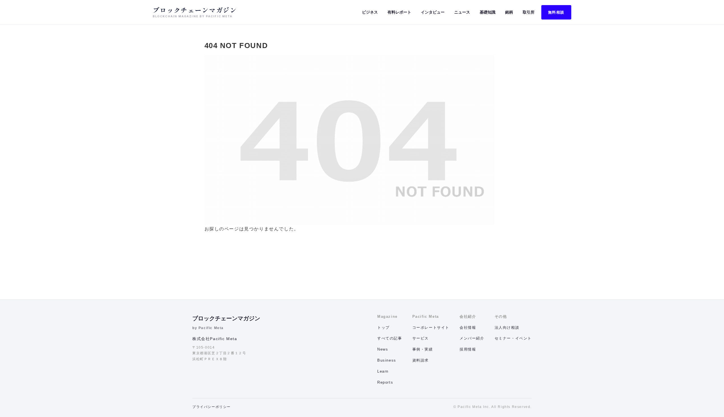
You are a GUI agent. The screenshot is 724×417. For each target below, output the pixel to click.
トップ (383, 327)
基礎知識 (487, 12)
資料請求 (420, 360)
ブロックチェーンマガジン (226, 318)
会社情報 (468, 327)
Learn (383, 371)
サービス (420, 338)
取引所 (529, 12)
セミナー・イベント (513, 338)
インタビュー (433, 12)
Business (386, 360)
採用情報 (468, 349)
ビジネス (370, 12)
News (382, 349)
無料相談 (556, 12)
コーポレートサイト (430, 327)
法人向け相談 (507, 327)
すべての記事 (389, 338)
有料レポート (399, 12)
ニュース (462, 12)
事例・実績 (422, 349)
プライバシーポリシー (211, 407)
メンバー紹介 (472, 338)
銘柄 (509, 12)
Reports (385, 382)
